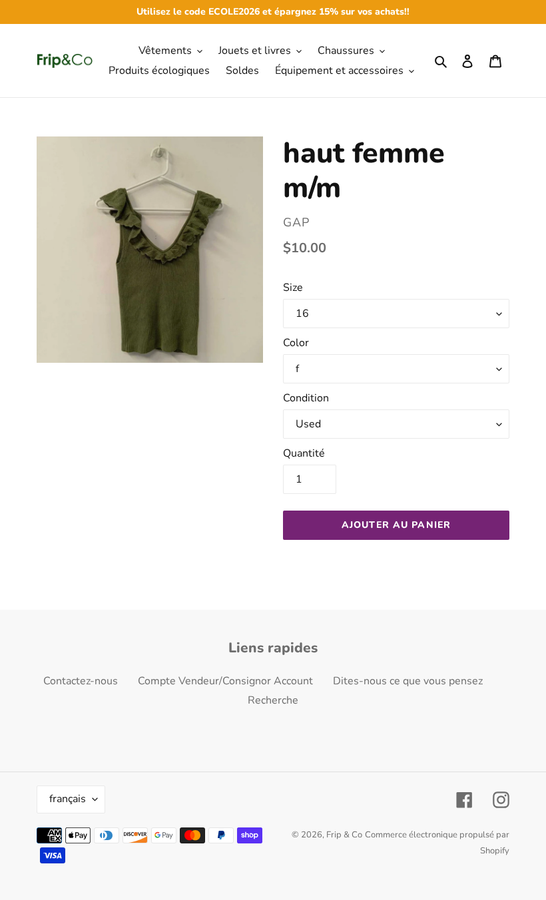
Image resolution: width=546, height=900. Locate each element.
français (67, 798)
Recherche (273, 700)
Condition (306, 398)
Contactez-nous (80, 681)
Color (296, 343)
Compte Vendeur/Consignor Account (225, 681)
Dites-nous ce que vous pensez (408, 681)
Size (293, 287)
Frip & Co (344, 835)
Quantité (304, 453)
